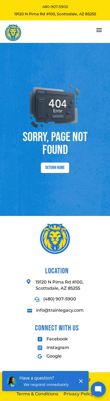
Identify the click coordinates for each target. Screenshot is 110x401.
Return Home (55, 167)
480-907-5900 (55, 6)
